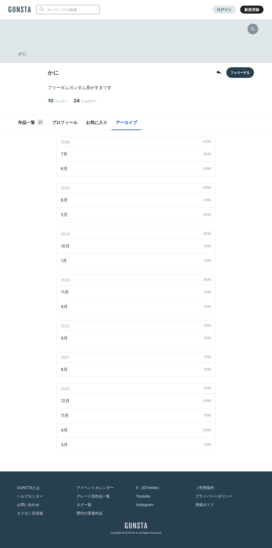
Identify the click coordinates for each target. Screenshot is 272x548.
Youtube (143, 496)
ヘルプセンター (30, 496)
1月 (136, 260)
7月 (136, 154)
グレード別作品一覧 (93, 496)
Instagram (145, 504)
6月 (136, 168)
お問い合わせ (28, 504)
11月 (136, 292)
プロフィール (65, 122)
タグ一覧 (83, 504)
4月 (136, 338)
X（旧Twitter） (149, 487)
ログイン (224, 9)
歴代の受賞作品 (89, 513)
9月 (136, 306)
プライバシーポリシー (214, 496)
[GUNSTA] (19, 9)
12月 (136, 400)
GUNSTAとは (28, 487)
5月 (136, 214)
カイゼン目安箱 (30, 513)
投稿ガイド (205, 504)
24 (85, 100)
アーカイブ (126, 122)
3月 (136, 444)
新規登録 (251, 9)
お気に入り (96, 122)
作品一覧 (30, 122)
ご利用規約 (205, 487)
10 (57, 100)
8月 (136, 200)
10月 (136, 246)
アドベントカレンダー (95, 487)
